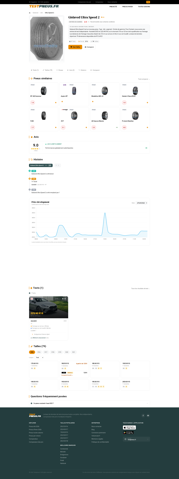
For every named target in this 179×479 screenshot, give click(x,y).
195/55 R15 (34, 382)
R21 (73, 352)
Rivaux (61, 70)
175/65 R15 (34, 363)
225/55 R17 (64, 438)
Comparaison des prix (84, 2)
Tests (73, 41)
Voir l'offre (76, 47)
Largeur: (31, 357)
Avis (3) (71, 70)
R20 (66, 352)
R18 (53, 352)
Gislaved (35, 13)
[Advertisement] (89, 265)
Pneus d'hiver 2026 (35, 429)
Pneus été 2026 (34, 426)
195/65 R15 (95, 382)
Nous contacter (112, 2)
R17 (46, 352)
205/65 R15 (126, 382)
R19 (60, 352)
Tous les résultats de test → (140, 288)
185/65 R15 (95, 363)
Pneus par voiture (35, 436)
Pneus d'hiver (127, 6)
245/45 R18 (64, 441)
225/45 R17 (64, 429)
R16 (39, 352)
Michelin (63, 452)
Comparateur (99, 2)
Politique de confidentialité (100, 442)
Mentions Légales (97, 439)
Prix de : (84, 41)
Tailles (95, 41)
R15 (32, 352)
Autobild (33, 184)
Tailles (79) (48, 70)
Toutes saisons (144, 6)
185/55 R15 (65, 363)
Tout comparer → (144, 79)
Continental (64, 449)
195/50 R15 (126, 363)
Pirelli (62, 460)
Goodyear (63, 457)
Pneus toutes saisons (36, 433)
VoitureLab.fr (96, 436)
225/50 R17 (64, 435)
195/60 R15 (65, 382)
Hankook (63, 463)
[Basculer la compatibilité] (62, 60)
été (42, 13)
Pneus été (113, 6)
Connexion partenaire (99, 433)
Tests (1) (36, 70)
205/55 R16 (64, 426)
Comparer (90, 47)
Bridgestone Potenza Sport (42, 334)
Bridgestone (64, 454)
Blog (93, 429)
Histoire (83, 70)
